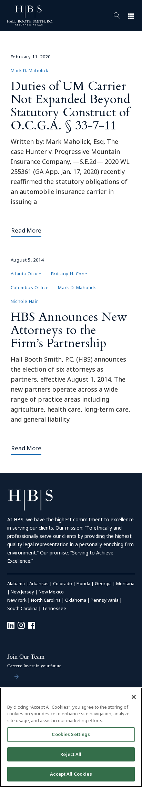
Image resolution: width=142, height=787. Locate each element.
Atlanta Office (26, 273)
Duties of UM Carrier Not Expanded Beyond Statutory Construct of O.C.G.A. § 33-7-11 (70, 106)
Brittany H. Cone (69, 273)
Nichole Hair (24, 301)
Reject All (70, 754)
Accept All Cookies (71, 774)
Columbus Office (30, 287)
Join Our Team (25, 656)
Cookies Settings (71, 734)
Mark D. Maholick (30, 70)
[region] (71, 737)
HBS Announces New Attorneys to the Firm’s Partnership (69, 330)
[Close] (133, 697)
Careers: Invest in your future (34, 665)
